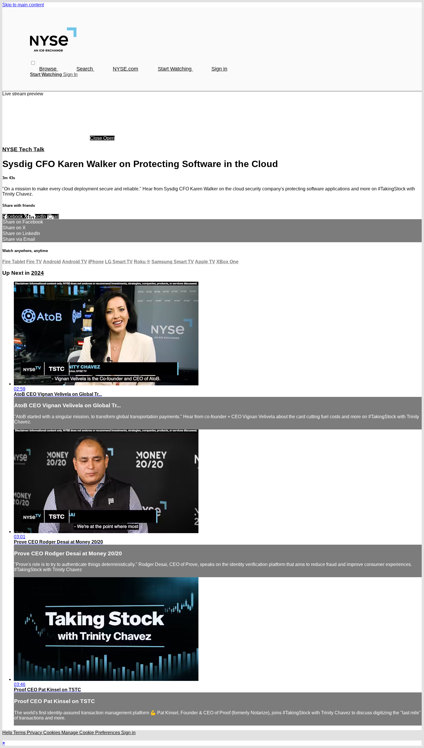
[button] (33, 63)
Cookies (52, 732)
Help (7, 732)
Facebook (13, 216)
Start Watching (175, 69)
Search (85, 69)
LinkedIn (37, 216)
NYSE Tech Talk (23, 149)
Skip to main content (23, 4)
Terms (20, 732)
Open (109, 138)
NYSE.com (125, 69)
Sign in (219, 69)
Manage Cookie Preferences (91, 732)
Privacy (35, 732)
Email (53, 216)
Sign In (70, 74)
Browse (48, 69)
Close (96, 138)
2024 (37, 273)
